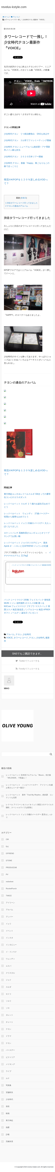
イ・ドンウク (11, 952)
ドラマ (8, 1036)
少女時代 (27, 634)
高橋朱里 (9, 1141)
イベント (9, 931)
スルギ (8, 987)
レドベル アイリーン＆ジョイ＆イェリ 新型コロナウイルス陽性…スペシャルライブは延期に (29, 806)
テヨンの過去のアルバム (16, 206)
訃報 (7, 1134)
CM (7, 839)
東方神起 (9, 1120)
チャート (9, 1022)
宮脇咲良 (9, 1092)
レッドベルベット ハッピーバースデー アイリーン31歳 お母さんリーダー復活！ (30, 786)
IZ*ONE (9, 860)
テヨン (19, 634)
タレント (9, 1015)
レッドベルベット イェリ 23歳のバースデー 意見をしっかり (29, 815)
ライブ (8, 1071)
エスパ (8, 966)
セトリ (8, 994)
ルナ (7, 1078)
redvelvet (9, 882)
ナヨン (8, 1043)
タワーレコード (21, 638)
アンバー (9, 917)
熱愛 (7, 1127)
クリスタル (10, 973)
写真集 (8, 1085)
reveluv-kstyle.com (13, 7)
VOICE (9, 638)
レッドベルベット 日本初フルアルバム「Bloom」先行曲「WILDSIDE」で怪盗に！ (28, 776)
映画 (7, 1113)
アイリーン (10, 903)
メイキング (10, 1064)
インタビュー (11, 945)
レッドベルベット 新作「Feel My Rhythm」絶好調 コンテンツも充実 (29, 796)
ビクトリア (10, 1057)
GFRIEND (10, 853)
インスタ (9, 938)
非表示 (23, 198)
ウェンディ (10, 959)
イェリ (8, 924)
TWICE (9, 896)
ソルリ (8, 1001)
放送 (7, 1106)
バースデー (10, 1050)
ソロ (7, 1008)
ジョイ (8, 980)
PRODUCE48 (11, 867)
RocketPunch (11, 888)
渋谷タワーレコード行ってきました (21, 203)
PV (7, 874)
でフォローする (29, 661)
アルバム (10, 634)
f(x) (7, 846)
